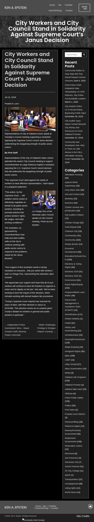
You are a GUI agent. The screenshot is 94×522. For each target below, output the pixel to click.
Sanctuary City (71, 462)
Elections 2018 (71, 271)
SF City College (72, 471)
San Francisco (71, 458)
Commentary (71, 235)
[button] (84, 8)
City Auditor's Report (74, 215)
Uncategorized (71, 484)
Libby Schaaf (71, 364)
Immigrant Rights (72, 351)
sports (67, 475)
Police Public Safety (74, 398)
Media (67, 373)
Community (70, 240)
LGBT (67, 360)
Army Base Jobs (72, 190)
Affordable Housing (73, 175)
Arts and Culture (72, 194)
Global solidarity (72, 319)
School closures (72, 466)
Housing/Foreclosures (75, 339)
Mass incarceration (73, 368)
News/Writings (42, 508)
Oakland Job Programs (75, 377)
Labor (16, 104)
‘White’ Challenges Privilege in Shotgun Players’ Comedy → (46, 328)
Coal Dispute (71, 227)
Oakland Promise (73, 385)
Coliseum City (71, 231)
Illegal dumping (72, 347)
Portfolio (52, 506)
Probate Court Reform (75, 414)
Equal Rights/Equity (74, 284)
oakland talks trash (73, 389)
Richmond (69, 453)
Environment (70, 280)
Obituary (69, 393)
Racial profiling (71, 422)
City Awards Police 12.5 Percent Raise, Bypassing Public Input (75, 109)
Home (38, 506)
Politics (68, 405)
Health (68, 323)
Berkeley (69, 199)
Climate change (72, 223)
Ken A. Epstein (16, 7)
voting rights (70, 488)
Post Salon (70, 410)
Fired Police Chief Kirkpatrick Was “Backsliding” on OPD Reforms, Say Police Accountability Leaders (75, 92)
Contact (54, 508)
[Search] (84, 54)
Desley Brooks (71, 244)
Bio (44, 506)
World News (70, 492)
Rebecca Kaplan (72, 426)
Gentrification (71, 314)
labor (67, 356)
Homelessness (71, 335)
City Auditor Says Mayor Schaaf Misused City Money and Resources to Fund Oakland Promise (75, 128)
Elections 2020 (71, 276)
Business (69, 203)
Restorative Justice (73, 446)
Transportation (71, 479)
